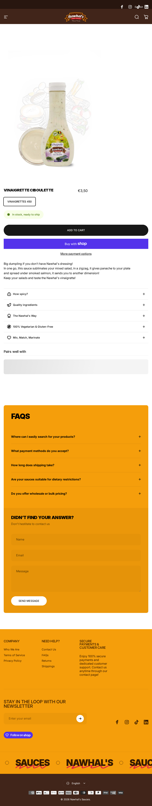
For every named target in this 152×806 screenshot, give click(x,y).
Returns (47, 660)
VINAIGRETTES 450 (19, 201)
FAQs (45, 655)
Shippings (48, 666)
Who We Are (11, 649)
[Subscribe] (80, 718)
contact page (89, 674)
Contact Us (49, 649)
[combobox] (141, 7)
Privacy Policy (13, 660)
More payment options (76, 254)
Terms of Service (14, 655)
